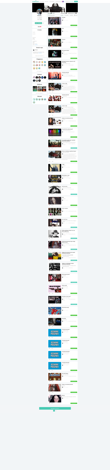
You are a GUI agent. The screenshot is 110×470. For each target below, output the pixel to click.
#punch (70, 158)
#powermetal (65, 112)
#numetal (63, 112)
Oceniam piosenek (65, 72)
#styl (68, 113)
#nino (70, 157)
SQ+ (63, 1)
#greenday (74, 109)
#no (71, 157)
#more (63, 157)
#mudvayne (70, 111)
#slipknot (76, 97)
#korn (72, 110)
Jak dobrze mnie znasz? (66, 296)
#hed (75, 155)
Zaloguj (71, 1)
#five (68, 155)
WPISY (53, 13)
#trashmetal (74, 113)
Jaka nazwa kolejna (65, 50)
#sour (56, 159)
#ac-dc (69, 108)
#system (61, 159)
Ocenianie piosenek (65, 340)
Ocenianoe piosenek (65, 329)
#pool (67, 158)
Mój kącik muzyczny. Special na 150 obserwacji (68, 62)
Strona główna (66, 15)
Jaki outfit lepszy (65, 373)
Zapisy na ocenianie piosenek (67, 384)
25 (53, 304)
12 (53, 293)
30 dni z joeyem (65, 208)
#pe (65, 158)
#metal (69, 97)
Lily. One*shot (64, 219)
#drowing (63, 155)
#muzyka (73, 111)
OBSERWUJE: (64, 13)
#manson (72, 156)
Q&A (63, 28)
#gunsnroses (63, 110)
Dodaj (76, 1)
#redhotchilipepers (74, 112)
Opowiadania (58, 1)
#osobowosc (70, 42)
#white (67, 159)
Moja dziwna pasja (65, 307)
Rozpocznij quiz (73, 194)
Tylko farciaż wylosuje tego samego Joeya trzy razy (68, 242)
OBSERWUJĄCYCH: (72, 13)
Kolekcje (76, 15)
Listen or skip (64, 83)
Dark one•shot (64, 186)
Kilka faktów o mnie (65, 175)
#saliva (75, 158)
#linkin (67, 156)
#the (62, 159)
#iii (76, 155)
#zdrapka (75, 257)
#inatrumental (70, 257)
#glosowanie (70, 143)
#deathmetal (69, 109)
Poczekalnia (71, 15)
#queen (68, 112)
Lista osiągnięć (39, 71)
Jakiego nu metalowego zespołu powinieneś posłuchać (68, 264)
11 (53, 183)
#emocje (73, 53)
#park (64, 158)
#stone (59, 159)
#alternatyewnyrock (72, 108)
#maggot (73, 143)
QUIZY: (50, 13)
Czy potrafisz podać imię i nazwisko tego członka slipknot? (68, 140)
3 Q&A (63, 164)
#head (74, 155)
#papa (63, 158)
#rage (72, 158)
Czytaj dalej (36, 44)
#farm (66, 155)
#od (73, 157)
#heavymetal (66, 110)
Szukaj (67, 1)
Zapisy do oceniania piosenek (67, 118)
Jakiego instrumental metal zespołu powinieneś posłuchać (68, 253)
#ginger (69, 155)
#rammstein (71, 97)
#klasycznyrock (70, 110)
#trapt (64, 159)
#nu (72, 157)
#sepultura (64, 113)
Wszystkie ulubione (39, 93)
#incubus (64, 156)
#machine (69, 156)
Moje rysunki (64, 285)
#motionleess (65, 157)
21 (53, 227)
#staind (57, 159)
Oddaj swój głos (73, 25)
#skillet (50, 159)
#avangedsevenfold (65, 109)
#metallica (68, 111)
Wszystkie (62, 15)
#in (62, 156)
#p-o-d (75, 157)
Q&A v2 (63, 395)
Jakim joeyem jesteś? (66, 274)
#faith (65, 155)
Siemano (63, 39)
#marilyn (74, 156)
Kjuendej (63, 17)
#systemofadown (71, 113)
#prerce (68, 158)
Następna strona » (55, 408)
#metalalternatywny (64, 111)
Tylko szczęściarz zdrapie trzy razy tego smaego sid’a (68, 231)
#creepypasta (70, 53)
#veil (65, 159)
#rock (74, 97)
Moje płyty (64, 318)
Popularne (42, 1)
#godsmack (72, 109)
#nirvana (75, 111)
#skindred (52, 159)
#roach (73, 158)
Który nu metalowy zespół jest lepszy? (69, 151)
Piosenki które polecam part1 (67, 129)
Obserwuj (39, 23)
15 (53, 392)
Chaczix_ (36, 49)
